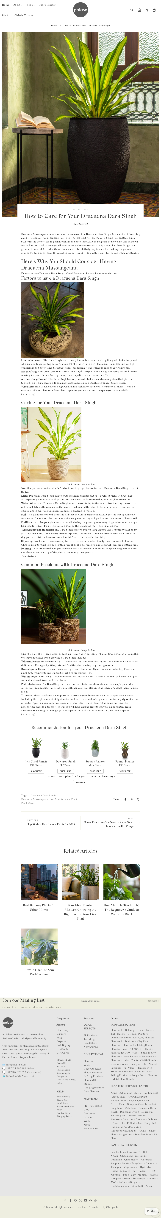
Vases (87, 1065)
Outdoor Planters (121, 1038)
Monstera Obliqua (146, 1119)
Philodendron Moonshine (126, 1127)
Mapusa (116, 1178)
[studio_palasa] (75, 1200)
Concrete (89, 1113)
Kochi (114, 1171)
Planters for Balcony (122, 1030)
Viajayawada (131, 1167)
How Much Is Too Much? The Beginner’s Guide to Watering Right (121, 910)
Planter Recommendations (101, 273)
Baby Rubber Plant (139, 1100)
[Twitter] (138, 799)
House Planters (145, 1030)
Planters (88, 1061)
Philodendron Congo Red (142, 1123)
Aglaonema (125, 1093)
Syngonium (126, 1134)
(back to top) (28, 394)
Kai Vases (128, 1068)
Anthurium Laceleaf (146, 1093)
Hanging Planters (94, 1088)
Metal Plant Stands (123, 1079)
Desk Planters (91, 1091)
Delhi (146, 1152)
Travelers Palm (143, 1134)
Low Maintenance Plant (63, 799)
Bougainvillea (135, 1104)
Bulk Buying (63, 1045)
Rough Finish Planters (144, 1075)
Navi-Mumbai (139, 1175)
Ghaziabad (126, 1156)
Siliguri (133, 1182)
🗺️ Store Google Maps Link (18, 1076)
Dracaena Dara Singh (43, 795)
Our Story (62, 1030)
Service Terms (64, 1113)
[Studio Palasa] (80, 10)
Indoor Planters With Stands (139, 1060)
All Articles (80, 210)
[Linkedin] (85, 1200)
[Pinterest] (131, 799)
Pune (126, 1175)
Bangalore (137, 1163)
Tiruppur (116, 1167)
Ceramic (89, 1117)
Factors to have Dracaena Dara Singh (42, 273)
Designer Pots (138, 1064)
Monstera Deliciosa (122, 1119)
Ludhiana (116, 1160)
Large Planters (131, 1056)
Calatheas (131, 1108)
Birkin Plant (118, 1104)
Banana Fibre (91, 1128)
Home (54, 26)
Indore (152, 1178)
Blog (59, 1038)
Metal (87, 1125)
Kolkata (123, 1182)
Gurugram (141, 1156)
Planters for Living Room (137, 1045)
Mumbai (116, 1175)
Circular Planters (138, 1034)
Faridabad (146, 1160)
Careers (61, 1034)
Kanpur (115, 1163)
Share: (116, 799)
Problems (78, 273)
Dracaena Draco (130, 1112)
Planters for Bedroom (123, 1041)
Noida (114, 1156)
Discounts (62, 1049)
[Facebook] (125, 799)
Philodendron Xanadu (124, 1131)
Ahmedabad (139, 1178)
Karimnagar (140, 1171)
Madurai (125, 1171)
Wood (87, 1121)
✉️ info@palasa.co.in (14, 1065)
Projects (61, 1041)
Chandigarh (131, 1160)
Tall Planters (118, 1034)
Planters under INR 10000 (126, 1049)
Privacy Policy (63, 1097)
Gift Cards (63, 1053)
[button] (154, 10)
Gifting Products (93, 1076)
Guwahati (137, 1186)
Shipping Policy (64, 1116)
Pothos (143, 1131)
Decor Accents (92, 1069)
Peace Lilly (118, 1123)
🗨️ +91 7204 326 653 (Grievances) (21, 1072)
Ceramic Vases (119, 1064)
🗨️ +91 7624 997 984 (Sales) (18, 1068)
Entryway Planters (143, 1038)
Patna (148, 1186)
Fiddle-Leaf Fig (137, 1116)
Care (69, 273)
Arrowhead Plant (138, 1097)
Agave (114, 1093)
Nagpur (154, 1175)
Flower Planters (93, 1072)
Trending (89, 1039)
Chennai (150, 1163)
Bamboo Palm (119, 1100)
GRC (86, 1110)
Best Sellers (90, 1043)
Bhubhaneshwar (120, 1186)
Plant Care (27, 803)
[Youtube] (90, 1200)
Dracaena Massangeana (34, 799)
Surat (127, 1178)
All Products (90, 1035)
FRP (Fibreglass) (93, 1106)
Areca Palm (119, 1097)
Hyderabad (146, 1167)
